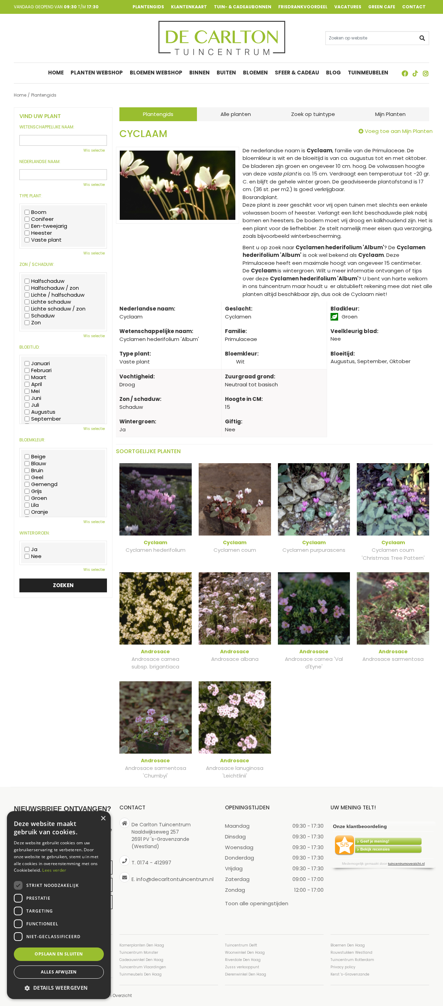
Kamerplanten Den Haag (141, 945)
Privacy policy (343, 967)
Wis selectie (94, 150)
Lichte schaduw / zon (58, 308)
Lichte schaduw (51, 301)
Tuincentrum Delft (241, 945)
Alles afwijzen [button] (59, 972)
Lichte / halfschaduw (57, 295)
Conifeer (42, 219)
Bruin (37, 470)
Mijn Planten (390, 114)
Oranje (39, 512)
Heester (41, 233)
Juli (35, 405)
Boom (38, 212)
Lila (35, 505)
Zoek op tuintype (313, 114)
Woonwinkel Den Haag (245, 952)
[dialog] (59, 905)
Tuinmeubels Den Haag (140, 974)
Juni (36, 398)
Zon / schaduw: (36, 264)
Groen (39, 498)
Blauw (38, 463)
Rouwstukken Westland (351, 952)
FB (404, 73)
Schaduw (43, 315)
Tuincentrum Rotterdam (352, 959)
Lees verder (54, 870)
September (46, 418)
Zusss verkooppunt (242, 967)
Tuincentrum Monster (138, 952)
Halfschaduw (47, 281)
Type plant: (30, 196)
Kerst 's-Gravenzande (350, 974)
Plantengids (158, 114)
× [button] (103, 818)
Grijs (36, 491)
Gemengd (44, 484)
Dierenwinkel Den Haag (245, 974)
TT (415, 73)
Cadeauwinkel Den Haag (141, 959)
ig (425, 73)
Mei (35, 391)
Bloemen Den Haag (348, 945)
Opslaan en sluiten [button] (59, 954)
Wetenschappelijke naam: (46, 127)
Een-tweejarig (49, 226)
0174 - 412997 (154, 862)
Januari (40, 363)
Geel (37, 477)
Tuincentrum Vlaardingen (142, 967)
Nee (36, 556)
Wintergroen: (34, 533)
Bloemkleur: (32, 440)
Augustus (43, 412)
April (36, 384)
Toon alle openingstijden (256, 903)
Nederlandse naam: (40, 161)
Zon (36, 322)
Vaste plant (46, 239)
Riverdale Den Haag (243, 959)
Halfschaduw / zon (55, 288)
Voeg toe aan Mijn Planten (399, 131)
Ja (34, 549)
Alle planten (235, 114)
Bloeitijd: (29, 347)
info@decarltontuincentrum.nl (175, 878)
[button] (59, 987)
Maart (38, 377)
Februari (41, 370)
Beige (38, 456)
